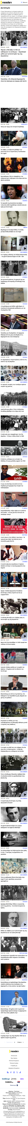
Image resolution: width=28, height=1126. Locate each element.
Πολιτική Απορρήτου (14, 1060)
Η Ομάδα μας (14, 1065)
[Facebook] (11, 1072)
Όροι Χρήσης (14, 1058)
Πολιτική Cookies (14, 1063)
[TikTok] (20, 1072)
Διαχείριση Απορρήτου (14, 1068)
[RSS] (8, 1072)
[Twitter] (17, 1072)
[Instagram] (14, 1072)
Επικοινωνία (14, 1055)
